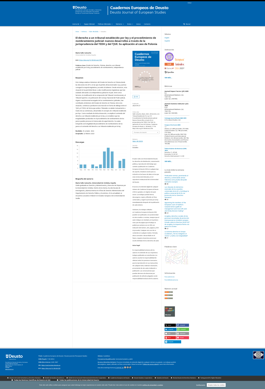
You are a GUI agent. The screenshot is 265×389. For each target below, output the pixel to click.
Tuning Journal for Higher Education (210, 378)
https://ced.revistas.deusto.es (51, 365)
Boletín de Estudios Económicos (54, 378)
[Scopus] (180, 62)
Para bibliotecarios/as (171, 280)
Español (167, 41)
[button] (170, 325)
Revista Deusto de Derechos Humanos (184, 378)
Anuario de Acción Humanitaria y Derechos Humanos (25, 378)
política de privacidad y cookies (153, 385)
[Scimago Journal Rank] (170, 66)
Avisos (138, 24)
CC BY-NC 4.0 (119, 368)
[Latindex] (180, 66)
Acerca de (76, 24)
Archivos (84, 31)
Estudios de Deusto (163, 378)
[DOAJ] (180, 70)
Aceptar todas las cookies (216, 385)
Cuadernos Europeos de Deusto (120, 378)
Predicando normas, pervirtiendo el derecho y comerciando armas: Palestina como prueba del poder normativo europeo (176, 179)
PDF (136, 97)
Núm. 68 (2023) (93, 31)
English (167, 38)
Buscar (187, 24)
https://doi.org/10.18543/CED (51, 368)
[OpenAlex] (170, 74)
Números (119, 24)
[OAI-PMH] (258, 358)
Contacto (147, 24)
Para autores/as (170, 277)
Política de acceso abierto (151, 364)
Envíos (129, 24)
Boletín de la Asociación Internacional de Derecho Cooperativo (87, 378)
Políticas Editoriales (104, 24)
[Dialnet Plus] (170, 70)
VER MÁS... (168, 78)
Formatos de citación (140, 132)
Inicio (77, 31)
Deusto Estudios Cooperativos (143, 378)
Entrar (190, 3)
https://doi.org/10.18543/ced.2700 (90, 60)
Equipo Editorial (89, 24)
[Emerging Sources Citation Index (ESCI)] (170, 62)
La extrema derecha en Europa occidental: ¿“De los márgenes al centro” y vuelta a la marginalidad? (176, 234)
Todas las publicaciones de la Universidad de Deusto (79, 380)
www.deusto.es (9, 369)
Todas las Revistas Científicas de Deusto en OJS (32, 380)
